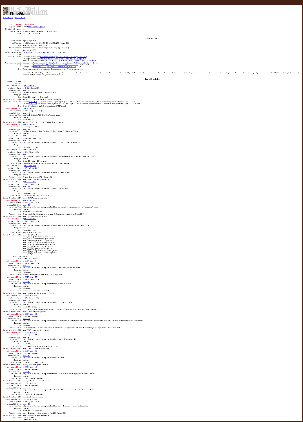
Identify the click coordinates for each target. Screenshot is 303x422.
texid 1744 (26, 90)
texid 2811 (26, 113)
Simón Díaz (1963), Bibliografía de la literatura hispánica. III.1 (54, 67)
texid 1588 (26, 282)
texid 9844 (26, 319)
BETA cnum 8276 (30, 150)
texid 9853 (26, 404)
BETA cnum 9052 (30, 200)
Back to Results (20, 18)
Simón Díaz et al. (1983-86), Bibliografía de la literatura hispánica (55, 65)
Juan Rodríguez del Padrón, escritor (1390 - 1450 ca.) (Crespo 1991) (63, 59)
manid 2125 (33, 102)
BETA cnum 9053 (30, 219)
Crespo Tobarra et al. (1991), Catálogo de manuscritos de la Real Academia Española (61, 63)
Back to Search (8, 18)
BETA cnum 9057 (31, 314)
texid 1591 (26, 300)
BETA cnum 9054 (31, 261)
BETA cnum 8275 (30, 108)
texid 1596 (26, 186)
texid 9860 (26, 356)
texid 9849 (26, 388)
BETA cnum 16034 (30, 136)
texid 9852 (26, 205)
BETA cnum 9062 (31, 399)
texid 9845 (26, 170)
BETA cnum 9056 (31, 295)
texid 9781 (26, 129)
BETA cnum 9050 (30, 166)
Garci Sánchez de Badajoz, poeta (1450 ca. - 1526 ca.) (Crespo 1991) (63, 57)
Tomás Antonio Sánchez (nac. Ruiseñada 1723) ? (39, 52)
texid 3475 (26, 266)
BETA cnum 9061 (31, 383)
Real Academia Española (36, 27)
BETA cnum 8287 (30, 124)
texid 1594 (26, 154)
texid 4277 (26, 223)
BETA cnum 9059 (31, 351)
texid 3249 (26, 337)
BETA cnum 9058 (31, 332)
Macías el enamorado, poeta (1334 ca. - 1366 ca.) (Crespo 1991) (75, 60)
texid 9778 (26, 141)
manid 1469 (33, 104)
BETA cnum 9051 (30, 182)
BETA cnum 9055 (31, 277)
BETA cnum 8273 (30, 86)
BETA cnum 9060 (31, 367)
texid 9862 (26, 372)
